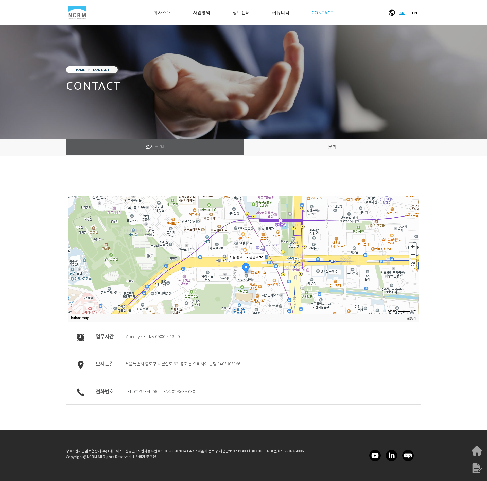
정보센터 (241, 13)
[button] (145, 457)
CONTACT (322, 13)
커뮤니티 (280, 13)
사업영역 (201, 13)
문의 (332, 147)
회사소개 (162, 13)
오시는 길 (155, 147)
